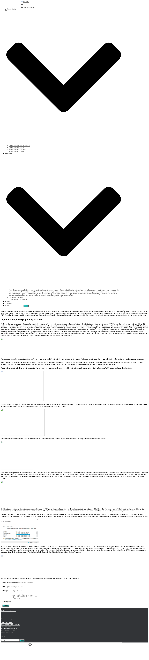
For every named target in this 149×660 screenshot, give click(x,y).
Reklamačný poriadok (12, 657)
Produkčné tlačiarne (16, 298)
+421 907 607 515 (11, 3)
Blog (8, 301)
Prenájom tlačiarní (29, 7)
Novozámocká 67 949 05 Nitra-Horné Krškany (10, 624)
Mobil (4, 591)
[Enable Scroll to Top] (30, 644)
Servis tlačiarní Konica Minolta (19, 146)
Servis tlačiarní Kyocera (17, 150)
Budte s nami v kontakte (8, 611)
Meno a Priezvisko (9, 583)
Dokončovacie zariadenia (18, 300)
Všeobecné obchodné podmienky (16, 655)
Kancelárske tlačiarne (16, 290)
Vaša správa (7, 602)
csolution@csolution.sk (13, 5)
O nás (7, 646)
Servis (7, 650)
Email (4, 587)
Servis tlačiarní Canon (16, 152)
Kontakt (9, 303)
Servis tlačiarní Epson (16, 148)
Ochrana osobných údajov (14, 654)
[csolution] (25, 2)
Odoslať (5, 605)
